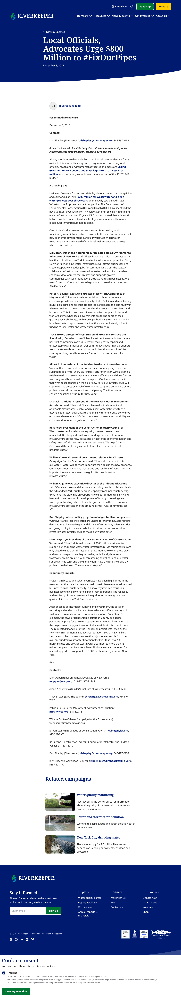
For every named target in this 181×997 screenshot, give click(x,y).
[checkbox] (3, 972)
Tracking (12, 972)
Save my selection (16, 991)
